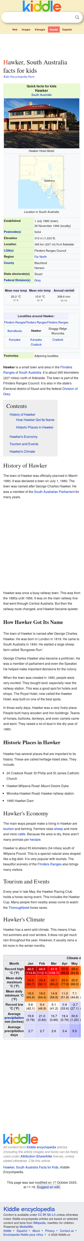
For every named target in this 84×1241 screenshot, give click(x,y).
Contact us (67, 1231)
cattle (21, 834)
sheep (58, 828)
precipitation (14, 1017)
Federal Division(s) (17, 280)
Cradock (36, 344)
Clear (68, 17)
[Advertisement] (42, 45)
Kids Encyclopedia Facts (19, 76)
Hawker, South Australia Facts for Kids (31, 1167)
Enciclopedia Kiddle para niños (23, 1234)
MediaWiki (26, 1227)
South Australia (41, 94)
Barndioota (15, 331)
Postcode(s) (12, 232)
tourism (8, 828)
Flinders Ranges (14, 322)
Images (26, 29)
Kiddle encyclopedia (41, 1147)
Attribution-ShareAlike (36, 1156)
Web (14, 29)
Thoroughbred (19, 907)
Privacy (50, 1231)
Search (77, 17)
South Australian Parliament (54, 491)
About (36, 1231)
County (9, 263)
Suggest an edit (48, 1187)
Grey (37, 280)
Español (67, 29)
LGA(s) (9, 250)
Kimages (40, 29)
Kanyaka (14, 339)
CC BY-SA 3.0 (47, 1215)
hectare (35, 839)
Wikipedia (39, 1223)
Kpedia (54, 29)
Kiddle (7, 1231)
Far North (40, 256)
